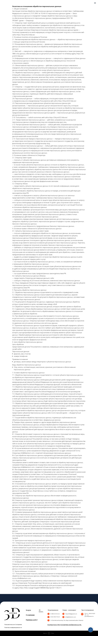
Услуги (28, 610)
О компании (30, 615)
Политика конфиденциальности (13, 627)
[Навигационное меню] (95, 3)
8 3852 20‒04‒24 (54, 614)
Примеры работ (32, 620)
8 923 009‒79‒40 (55, 617)
